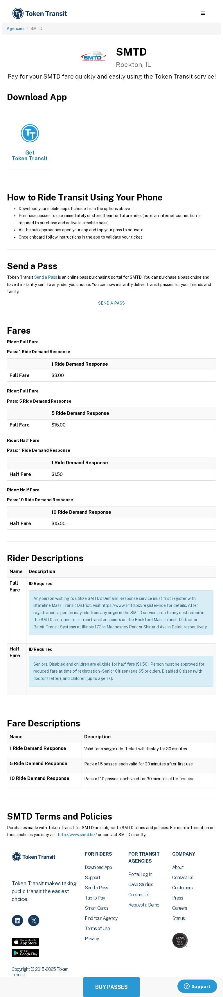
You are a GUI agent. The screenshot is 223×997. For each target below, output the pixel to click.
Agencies (15, 28)
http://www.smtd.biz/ (77, 834)
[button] (202, 13)
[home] (41, 13)
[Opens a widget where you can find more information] (197, 987)
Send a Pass (45, 277)
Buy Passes (111, 987)
